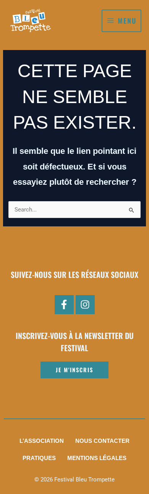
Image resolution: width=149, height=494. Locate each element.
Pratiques (39, 458)
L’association (41, 441)
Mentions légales (96, 458)
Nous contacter (102, 441)
